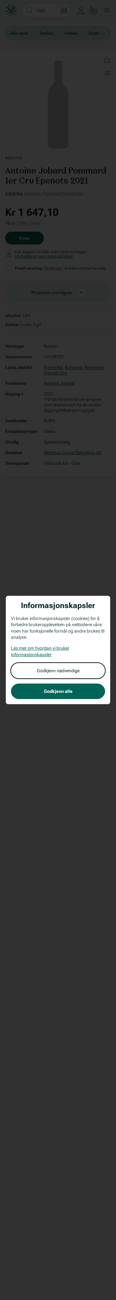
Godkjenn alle (58, 691)
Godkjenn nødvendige (58, 670)
